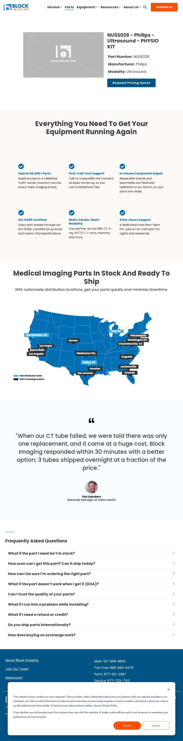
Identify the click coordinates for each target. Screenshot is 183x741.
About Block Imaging (21, 660)
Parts (69, 7)
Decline (156, 725)
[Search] (145, 7)
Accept (127, 725)
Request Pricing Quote (131, 83)
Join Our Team (17, 669)
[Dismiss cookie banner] (168, 690)
